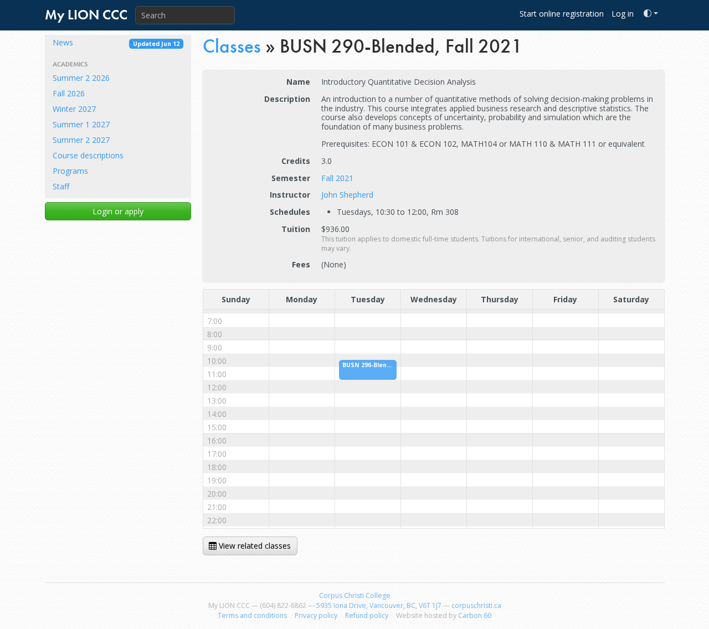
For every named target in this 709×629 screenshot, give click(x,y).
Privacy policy (316, 615)
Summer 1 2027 (81, 124)
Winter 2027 (74, 109)
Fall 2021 (337, 178)
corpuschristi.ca (476, 605)
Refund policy (366, 615)
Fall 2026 (69, 93)
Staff (61, 186)
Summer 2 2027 (81, 140)
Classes (232, 46)
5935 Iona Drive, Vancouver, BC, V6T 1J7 (378, 605)
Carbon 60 (474, 615)
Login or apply (118, 211)
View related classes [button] (254, 545)
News (116, 42)
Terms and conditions (252, 615)
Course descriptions (88, 155)
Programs (70, 171)
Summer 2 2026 (81, 78)
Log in (623, 13)
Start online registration (562, 13)
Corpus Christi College (355, 595)
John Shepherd (347, 194)
